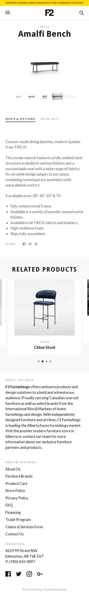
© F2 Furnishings (32, 589)
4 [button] (50, 361)
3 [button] (46, 361)
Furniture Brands (19, 476)
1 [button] (39, 361)
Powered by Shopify (55, 589)
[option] (44, 65)
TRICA (44, 26)
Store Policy (15, 490)
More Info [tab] (50, 118)
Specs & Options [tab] (20, 118)
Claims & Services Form (24, 527)
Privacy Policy (16, 498)
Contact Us (14, 534)
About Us (13, 469)
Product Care (16, 483)
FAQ (9, 505)
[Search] (81, 12)
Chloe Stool (44, 347)
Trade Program (18, 519)
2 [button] (42, 361)
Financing (13, 512)
